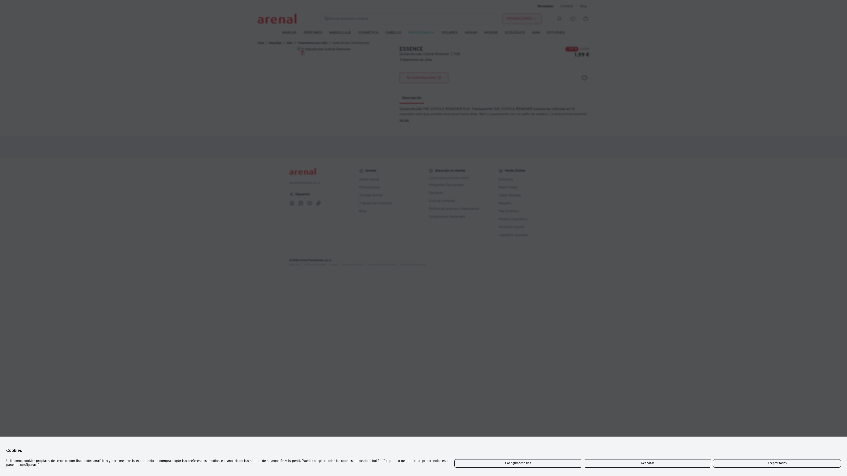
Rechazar (647, 463)
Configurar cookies (518, 463)
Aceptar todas (777, 463)
